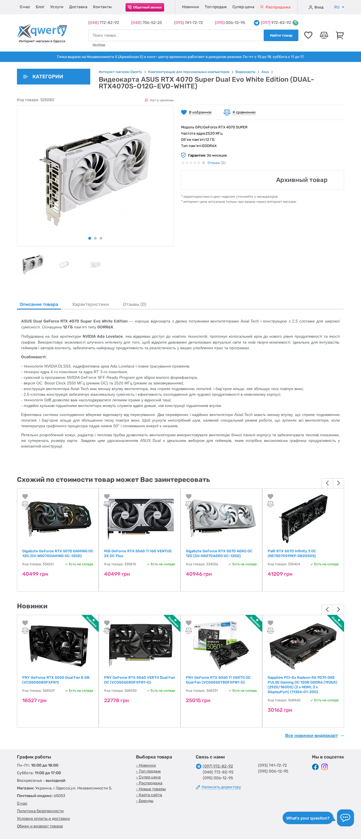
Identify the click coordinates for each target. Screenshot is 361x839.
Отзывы (214, 162)
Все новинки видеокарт (311, 735)
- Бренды (144, 800)
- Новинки (146, 765)
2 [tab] (95, 238)
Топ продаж (216, 7)
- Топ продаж (148, 771)
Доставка (78, 7)
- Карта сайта (149, 795)
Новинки (190, 7)
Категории (47, 77)
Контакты (102, 7)
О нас (25, 7)
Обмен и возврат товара (40, 826)
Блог (40, 7)
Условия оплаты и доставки (43, 818)
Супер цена (243, 7)
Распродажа (277, 7)
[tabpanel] (32, 264)
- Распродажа (149, 783)
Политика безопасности (40, 811)
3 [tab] (101, 238)
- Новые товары (151, 789)
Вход (318, 7)
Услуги (56, 7)
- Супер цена (148, 777)
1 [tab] (89, 238)
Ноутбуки (99, 44)
